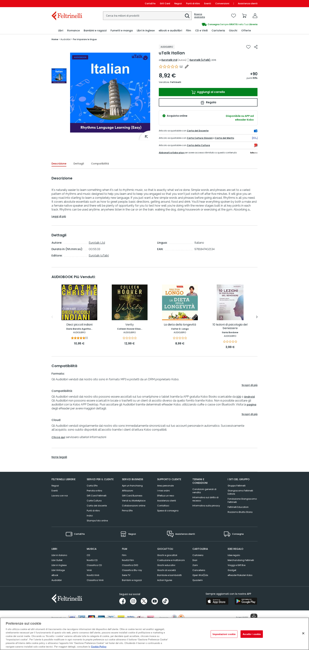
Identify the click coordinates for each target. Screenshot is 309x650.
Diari (194, 560)
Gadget (232, 570)
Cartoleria (197, 555)
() (181, 66)
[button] (187, 15)
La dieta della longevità (180, 325)
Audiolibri (57, 580)
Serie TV (126, 575)
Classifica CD (94, 565)
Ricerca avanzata (199, 16)
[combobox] (147, 15)
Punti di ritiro (193, 3)
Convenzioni (222, 3)
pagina (251, 404)
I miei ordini (163, 490)
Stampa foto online (97, 520)
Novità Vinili (93, 575)
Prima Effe (127, 510)
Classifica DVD (130, 565)
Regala (210, 102)
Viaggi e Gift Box (237, 565)
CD (88, 555)
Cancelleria (198, 570)
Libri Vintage (58, 570)
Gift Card (165, 3)
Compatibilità (100, 163)
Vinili (89, 570)
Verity (129, 325)
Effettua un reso (165, 495)
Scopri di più (250, 385)
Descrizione (59, 163)
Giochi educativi (166, 565)
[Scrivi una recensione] (187, 66)
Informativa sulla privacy (206, 505)
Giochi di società (166, 570)
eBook (55, 575)
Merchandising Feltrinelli (241, 560)
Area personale (165, 485)
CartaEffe (150, 3)
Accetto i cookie (252, 634)
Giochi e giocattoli (167, 555)
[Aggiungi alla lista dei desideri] (248, 47)
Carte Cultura (94, 500)
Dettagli (78, 163)
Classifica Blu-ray (132, 570)
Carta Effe (92, 485)
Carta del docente (97, 505)
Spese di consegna (167, 510)
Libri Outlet (57, 560)
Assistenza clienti (248, 3)
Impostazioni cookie (224, 634)
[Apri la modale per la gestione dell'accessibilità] (254, 617)
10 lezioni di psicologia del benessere (230, 326)
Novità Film (128, 560)
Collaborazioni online (133, 505)
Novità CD (92, 560)
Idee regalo (234, 555)
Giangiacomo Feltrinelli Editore (240, 492)
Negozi (178, 3)
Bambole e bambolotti (169, 575)
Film (124, 555)
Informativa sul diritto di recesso (205, 499)
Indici (90, 515)
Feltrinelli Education (238, 507)
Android (249, 396)
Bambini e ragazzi (132, 580)
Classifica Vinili (95, 580)
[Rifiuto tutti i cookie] (303, 633)
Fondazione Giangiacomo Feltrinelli (242, 500)
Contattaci (163, 505)
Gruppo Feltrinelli (237, 485)
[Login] (255, 15)
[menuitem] (60, 30)
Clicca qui (58, 437)
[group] (206, 24)
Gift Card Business (132, 495)
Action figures (164, 580)
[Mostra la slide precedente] (52, 317)
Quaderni (197, 580)
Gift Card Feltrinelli (96, 495)
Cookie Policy (98, 646)
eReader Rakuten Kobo (240, 575)
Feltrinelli (175, 82)
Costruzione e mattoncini (171, 560)
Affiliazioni (127, 490)
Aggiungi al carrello (210, 92)
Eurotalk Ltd (169, 60)
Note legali (59, 457)
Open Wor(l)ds (200, 575)
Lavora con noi (60, 495)
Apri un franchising (132, 485)
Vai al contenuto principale (67, 3)
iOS (238, 396)
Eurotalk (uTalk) (200, 60)
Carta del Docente (198, 130)
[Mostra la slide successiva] (256, 317)
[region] (154, 634)
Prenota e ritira (94, 490)
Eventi (207, 3)
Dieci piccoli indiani (79, 325)
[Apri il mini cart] (244, 15)
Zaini (195, 565)
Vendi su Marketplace (133, 500)
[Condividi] (256, 47)
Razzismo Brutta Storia (240, 512)
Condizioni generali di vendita (204, 491)
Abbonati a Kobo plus (171, 152)
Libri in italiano (59, 555)
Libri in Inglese (59, 565)
